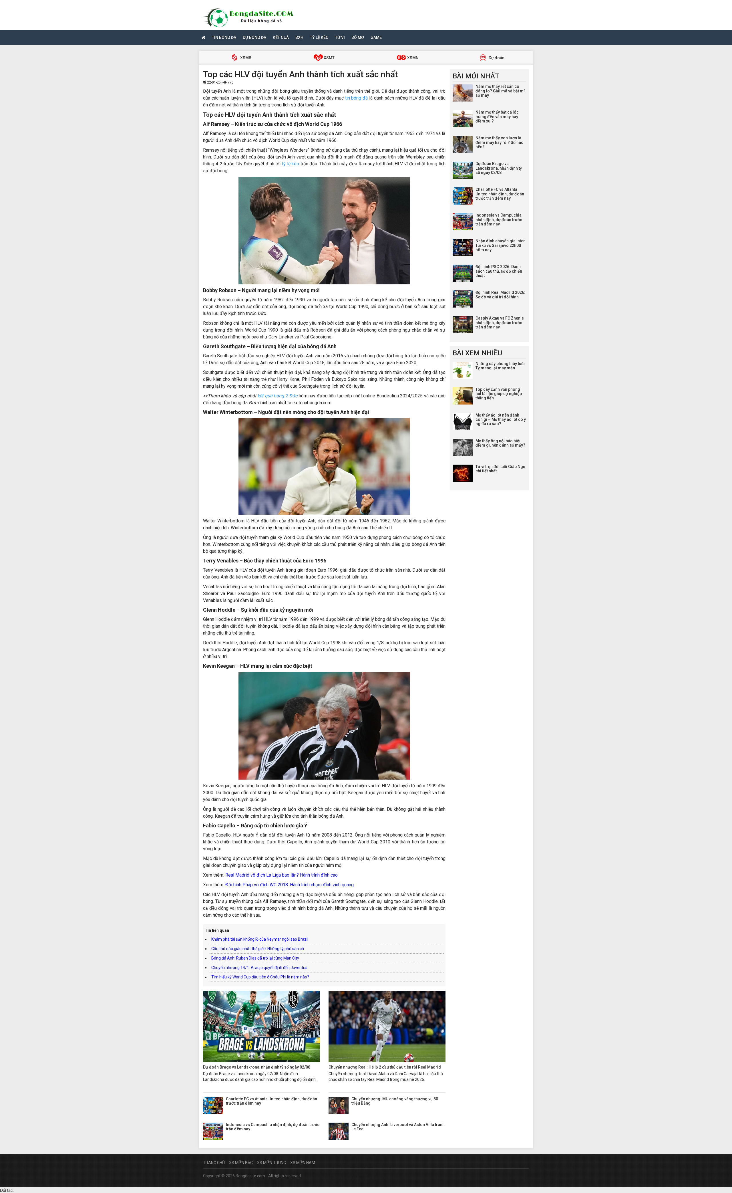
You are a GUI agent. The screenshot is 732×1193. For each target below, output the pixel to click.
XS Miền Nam (302, 1162)
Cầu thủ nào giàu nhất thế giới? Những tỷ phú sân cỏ (257, 948)
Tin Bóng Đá (224, 37)
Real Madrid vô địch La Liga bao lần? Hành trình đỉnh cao (281, 875)
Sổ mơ (357, 37)
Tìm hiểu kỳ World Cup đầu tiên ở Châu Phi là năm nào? (260, 977)
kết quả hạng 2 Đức (277, 396)
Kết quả (281, 37)
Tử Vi (340, 37)
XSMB (245, 58)
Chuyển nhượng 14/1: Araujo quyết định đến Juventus (259, 967)
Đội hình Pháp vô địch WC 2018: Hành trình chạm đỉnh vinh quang (289, 884)
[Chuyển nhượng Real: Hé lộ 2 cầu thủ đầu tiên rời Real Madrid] (387, 1026)
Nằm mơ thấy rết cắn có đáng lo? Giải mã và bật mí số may (500, 91)
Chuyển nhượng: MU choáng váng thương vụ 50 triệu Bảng (394, 1101)
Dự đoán (496, 58)
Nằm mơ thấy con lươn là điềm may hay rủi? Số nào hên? (500, 142)
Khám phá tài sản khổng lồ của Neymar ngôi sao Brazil (259, 939)
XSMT (329, 58)
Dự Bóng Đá (254, 37)
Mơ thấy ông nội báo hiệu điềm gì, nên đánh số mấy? (500, 443)
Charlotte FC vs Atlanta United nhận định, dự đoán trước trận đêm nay (271, 1101)
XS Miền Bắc (241, 1162)
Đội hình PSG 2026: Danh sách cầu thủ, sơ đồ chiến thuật (499, 271)
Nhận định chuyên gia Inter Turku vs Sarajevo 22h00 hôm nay (500, 245)
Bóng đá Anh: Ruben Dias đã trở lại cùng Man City (255, 958)
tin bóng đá (356, 98)
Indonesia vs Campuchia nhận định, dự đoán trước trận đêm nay (272, 1126)
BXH (299, 37)
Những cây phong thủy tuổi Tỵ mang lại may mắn (500, 365)
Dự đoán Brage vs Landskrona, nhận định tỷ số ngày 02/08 (256, 1067)
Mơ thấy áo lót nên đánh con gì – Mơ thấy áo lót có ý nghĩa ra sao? (501, 419)
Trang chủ (214, 1162)
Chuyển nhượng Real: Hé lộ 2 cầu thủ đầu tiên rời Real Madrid (385, 1067)
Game (376, 37)
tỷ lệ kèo (290, 164)
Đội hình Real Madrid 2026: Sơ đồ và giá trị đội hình (500, 294)
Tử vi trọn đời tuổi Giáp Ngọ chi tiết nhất (500, 468)
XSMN (412, 58)
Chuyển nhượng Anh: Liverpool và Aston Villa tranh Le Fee (398, 1126)
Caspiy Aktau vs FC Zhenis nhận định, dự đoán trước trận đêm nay (500, 322)
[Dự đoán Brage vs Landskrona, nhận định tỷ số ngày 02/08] (261, 1026)
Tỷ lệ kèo (319, 37)
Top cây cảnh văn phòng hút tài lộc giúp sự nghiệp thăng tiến (499, 394)
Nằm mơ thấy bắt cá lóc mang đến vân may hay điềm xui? (497, 116)
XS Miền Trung (271, 1162)
